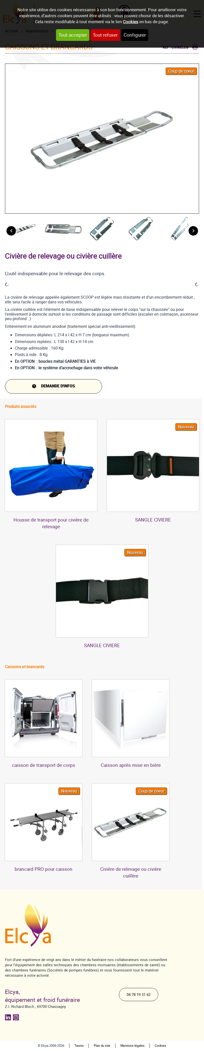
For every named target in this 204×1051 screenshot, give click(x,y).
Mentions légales (132, 1046)
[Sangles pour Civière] (153, 465)
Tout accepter (72, 35)
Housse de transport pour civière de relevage (51, 523)
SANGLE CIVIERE (153, 520)
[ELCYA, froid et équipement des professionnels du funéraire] (34, 925)
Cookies (130, 22)
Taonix (79, 1046)
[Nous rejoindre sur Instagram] (17, 1017)
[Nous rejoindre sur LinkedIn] (9, 1017)
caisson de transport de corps (43, 765)
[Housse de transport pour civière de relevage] (51, 465)
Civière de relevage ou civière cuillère (130, 872)
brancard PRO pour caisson (43, 869)
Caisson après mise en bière (131, 765)
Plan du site (102, 1046)
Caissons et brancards (24, 667)
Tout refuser (105, 35)
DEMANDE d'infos (58, 386)
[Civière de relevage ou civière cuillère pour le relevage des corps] (130, 822)
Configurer (135, 35)
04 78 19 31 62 (139, 994)
